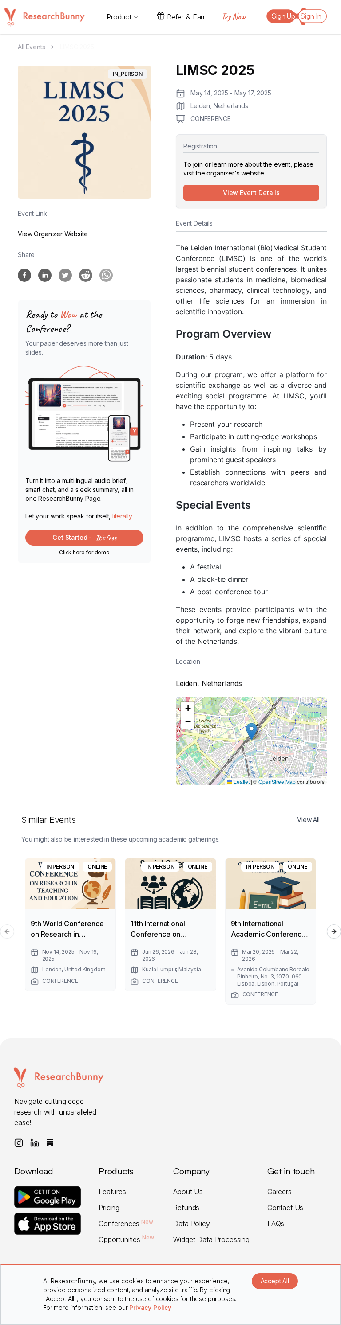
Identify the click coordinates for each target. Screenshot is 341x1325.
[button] (251, 732)
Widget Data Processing (211, 1239)
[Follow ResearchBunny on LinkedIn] (34, 1142)
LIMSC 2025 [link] (77, 47)
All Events (31, 47)
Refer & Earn (187, 16)
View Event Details (251, 192)
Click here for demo (84, 552)
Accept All (275, 1281)
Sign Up (283, 16)
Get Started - (84, 537)
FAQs (275, 1223)
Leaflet (241, 781)
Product (119, 16)
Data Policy (191, 1223)
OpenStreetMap (277, 781)
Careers (279, 1191)
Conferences (126, 1223)
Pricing (109, 1207)
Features (112, 1191)
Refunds (186, 1207)
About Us (188, 1191)
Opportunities (126, 1239)
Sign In (311, 16)
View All (308, 819)
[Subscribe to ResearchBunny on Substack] (49, 1142)
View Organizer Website (52, 234)
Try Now (233, 16)
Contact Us (285, 1207)
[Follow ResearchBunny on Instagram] (18, 1142)
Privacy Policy (150, 1307)
